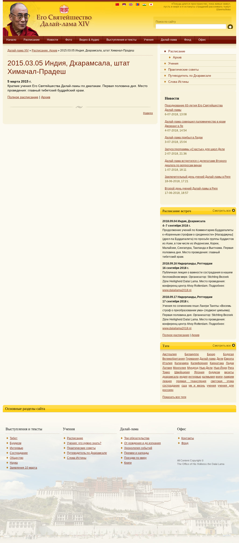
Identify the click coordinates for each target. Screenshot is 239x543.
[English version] (130, 4)
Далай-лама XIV (18, 50)
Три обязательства (136, 438)
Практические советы (81, 448)
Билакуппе (192, 354)
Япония (199, 372)
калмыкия (208, 376)
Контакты (187, 438)
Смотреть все (222, 210)
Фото (68, 39)
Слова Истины (76, 457)
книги (219, 376)
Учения (149, 39)
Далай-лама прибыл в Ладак (184, 137)
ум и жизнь (197, 385)
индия (183, 376)
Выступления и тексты (121, 39)
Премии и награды (136, 453)
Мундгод (192, 367)
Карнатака (217, 363)
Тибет (14, 438)
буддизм (214, 372)
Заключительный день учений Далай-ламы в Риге (198, 176)
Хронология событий (138, 448)
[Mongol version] (136, 4)
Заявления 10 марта (23, 467)
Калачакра (182, 363)
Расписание (32, 39)
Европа (229, 358)
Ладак (230, 363)
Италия (167, 363)
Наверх (148, 113)
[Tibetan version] (123, 4)
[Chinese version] (116, 4)
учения (211, 385)
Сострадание (19, 453)
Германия (192, 358)
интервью (194, 376)
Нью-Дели (206, 367)
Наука (14, 462)
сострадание (171, 385)
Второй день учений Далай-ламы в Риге (191, 188)
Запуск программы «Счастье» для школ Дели (195, 149)
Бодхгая (228, 354)
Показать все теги (174, 397)
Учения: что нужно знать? (84, 443)
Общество (16, 457)
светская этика (222, 381)
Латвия (167, 367)
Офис (202, 39)
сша (184, 385)
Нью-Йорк (220, 367)
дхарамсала (170, 376)
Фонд (187, 39)
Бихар (211, 354)
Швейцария (182, 372)
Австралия (169, 354)
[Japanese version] (150, 4)
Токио (166, 372)
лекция (167, 381)
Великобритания (173, 358)
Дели (220, 358)
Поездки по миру (135, 457)
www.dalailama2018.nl (176, 290)
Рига (231, 367)
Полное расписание (22, 97)
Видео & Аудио (89, 39)
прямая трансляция (191, 381)
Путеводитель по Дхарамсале (87, 453)
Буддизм (15, 443)
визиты (229, 372)
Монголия (179, 367)
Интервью (16, 448)
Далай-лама (169, 39)
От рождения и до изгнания (142, 443)
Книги (128, 462)
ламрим (229, 376)
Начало (11, 39)
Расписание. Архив (44, 50)
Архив (45, 97)
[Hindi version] (143, 4)
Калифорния (199, 363)
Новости (52, 39)
